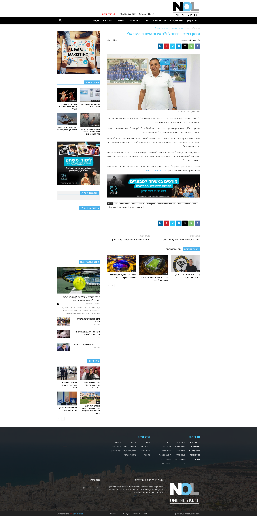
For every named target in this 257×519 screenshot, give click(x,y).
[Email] (185, 46)
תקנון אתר (126, 513)
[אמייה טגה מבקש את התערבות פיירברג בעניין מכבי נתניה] (121, 263)
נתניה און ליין (192, 20)
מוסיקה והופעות (165, 459)
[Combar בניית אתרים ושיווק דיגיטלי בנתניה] (78, 52)
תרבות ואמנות (96, 100)
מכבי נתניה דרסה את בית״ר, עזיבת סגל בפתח (187, 276)
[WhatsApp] (191, 46)
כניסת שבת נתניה (129, 451)
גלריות (121, 20)
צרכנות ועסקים (180, 459)
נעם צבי (187, 204)
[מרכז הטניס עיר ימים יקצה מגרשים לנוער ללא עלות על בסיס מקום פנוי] (78, 280)
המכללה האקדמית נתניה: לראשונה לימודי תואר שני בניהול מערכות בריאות (91, 409)
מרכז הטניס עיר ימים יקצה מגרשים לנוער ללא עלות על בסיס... (81, 298)
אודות (148, 442)
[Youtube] (83, 488)
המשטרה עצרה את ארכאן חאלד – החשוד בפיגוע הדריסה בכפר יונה (90, 131)
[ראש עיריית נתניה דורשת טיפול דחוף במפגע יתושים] (67, 119)
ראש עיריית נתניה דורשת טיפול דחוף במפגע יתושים (67, 128)
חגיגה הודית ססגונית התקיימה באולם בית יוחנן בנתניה (67, 106)
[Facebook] (197, 46)
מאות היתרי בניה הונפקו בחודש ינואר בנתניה (68, 408)
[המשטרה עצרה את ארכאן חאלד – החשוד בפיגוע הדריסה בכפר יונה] (90, 120)
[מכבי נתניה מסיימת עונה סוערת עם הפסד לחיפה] (153, 265)
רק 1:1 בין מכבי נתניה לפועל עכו (86, 344)
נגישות (145, 513)
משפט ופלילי (181, 455)
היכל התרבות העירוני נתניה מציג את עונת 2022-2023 (92, 385)
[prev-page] (108, 285)
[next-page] (112, 285)
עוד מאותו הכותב (173, 249)
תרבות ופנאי (160, 20)
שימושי (96, 20)
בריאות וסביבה (73, 124)
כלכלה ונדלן (181, 451)
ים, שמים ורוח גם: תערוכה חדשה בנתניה (90, 105)
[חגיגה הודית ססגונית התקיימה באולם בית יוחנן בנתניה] (67, 95)
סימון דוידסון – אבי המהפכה (155, 170)
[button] (60, 20)
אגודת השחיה (124, 204)
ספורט (146, 20)
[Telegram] (179, 46)
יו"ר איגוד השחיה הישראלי (166, 204)
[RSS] (90, 488)
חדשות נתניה (177, 20)
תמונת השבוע (116, 446)
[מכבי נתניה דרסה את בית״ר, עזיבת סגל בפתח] (185, 263)
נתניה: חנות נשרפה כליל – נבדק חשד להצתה (181, 239)
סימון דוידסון (123, 207)
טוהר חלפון (192, 40)
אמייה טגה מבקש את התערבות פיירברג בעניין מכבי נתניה (122, 276)
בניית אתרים (78, 513)
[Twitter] (172, 46)
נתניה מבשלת (134, 20)
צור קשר (147, 455)
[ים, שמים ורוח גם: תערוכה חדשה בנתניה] (90, 95)
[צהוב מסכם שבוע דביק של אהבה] (63, 321)
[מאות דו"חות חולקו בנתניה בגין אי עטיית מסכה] (67, 373)
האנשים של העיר (165, 455)
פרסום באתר (145, 451)
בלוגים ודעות (108, 20)
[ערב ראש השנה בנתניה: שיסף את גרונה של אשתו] (63, 334)
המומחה (118, 442)
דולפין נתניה (151, 204)
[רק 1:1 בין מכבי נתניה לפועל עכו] (63, 347)
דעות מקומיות (116, 451)
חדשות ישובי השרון (95, 126)
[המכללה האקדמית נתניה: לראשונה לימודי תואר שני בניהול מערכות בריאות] (90, 398)
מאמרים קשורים (191, 249)
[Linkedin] (160, 46)
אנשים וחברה (166, 451)
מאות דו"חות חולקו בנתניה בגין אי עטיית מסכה (69, 385)
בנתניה (141, 204)
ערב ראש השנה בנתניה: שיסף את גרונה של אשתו (87, 333)
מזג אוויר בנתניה (130, 446)
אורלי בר (97, 304)
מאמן (180, 204)
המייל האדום (145, 446)
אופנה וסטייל (166, 446)
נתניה (194, 204)
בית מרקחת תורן (130, 455)
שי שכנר (139, 207)
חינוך (98, 402)
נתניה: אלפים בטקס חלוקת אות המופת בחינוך (131, 239)
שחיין (132, 207)
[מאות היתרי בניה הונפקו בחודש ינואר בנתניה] (67, 398)
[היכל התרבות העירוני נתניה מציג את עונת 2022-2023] (90, 373)
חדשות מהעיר (73, 100)
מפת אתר (136, 513)
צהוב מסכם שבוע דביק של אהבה (88, 320)
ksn (116, 204)
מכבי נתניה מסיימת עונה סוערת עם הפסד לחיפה (154, 279)
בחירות (134, 204)
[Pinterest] (166, 46)
